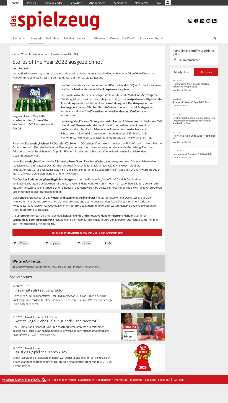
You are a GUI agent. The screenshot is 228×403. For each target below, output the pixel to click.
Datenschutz (86, 379)
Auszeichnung (62, 266)
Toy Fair (31, 2)
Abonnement (97, 2)
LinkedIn (150, 379)
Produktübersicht (76, 38)
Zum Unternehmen (188, 59)
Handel (36, 38)
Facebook (164, 379)
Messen (99, 38)
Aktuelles (19, 38)
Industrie (52, 38)
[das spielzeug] (54, 20)
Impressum (121, 379)
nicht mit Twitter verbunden (79, 243)
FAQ (158, 2)
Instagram (136, 379)
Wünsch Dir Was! (122, 38)
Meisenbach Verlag (64, 379)
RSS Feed (178, 379)
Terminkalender (52, 2)
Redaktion (75, 2)
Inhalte (15, 2)
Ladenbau (92, 266)
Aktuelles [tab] (206, 72)
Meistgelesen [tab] (182, 72)
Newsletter (141, 2)
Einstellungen (109, 243)
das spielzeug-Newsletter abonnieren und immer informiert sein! (87, 232)
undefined (47, 243)
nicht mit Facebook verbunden (14, 243)
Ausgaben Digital (151, 38)
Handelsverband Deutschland (32, 266)
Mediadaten (120, 2)
